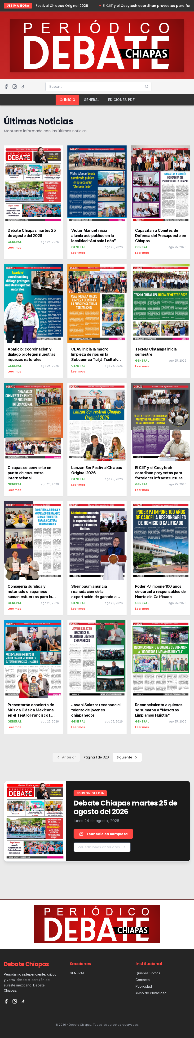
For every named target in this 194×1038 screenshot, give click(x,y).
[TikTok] (23, 86)
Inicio (69, 100)
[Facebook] (6, 86)
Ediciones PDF (121, 100)
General (91, 100)
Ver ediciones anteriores (99, 847)
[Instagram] (14, 86)
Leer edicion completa (107, 834)
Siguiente (124, 757)
